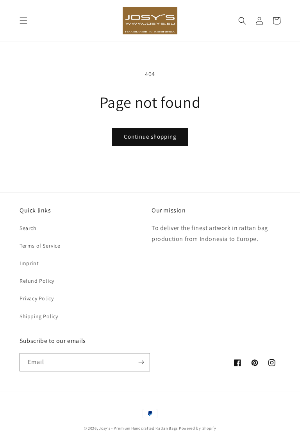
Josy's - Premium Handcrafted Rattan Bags (138, 428)
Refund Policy (37, 280)
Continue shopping (150, 136)
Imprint (29, 263)
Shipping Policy (39, 316)
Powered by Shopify (197, 428)
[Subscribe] (141, 362)
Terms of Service (40, 245)
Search (28, 228)
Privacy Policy (37, 298)
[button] (23, 20)
